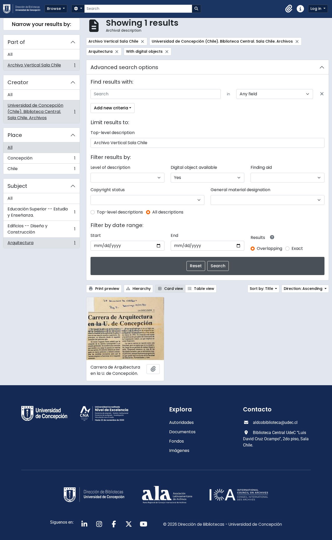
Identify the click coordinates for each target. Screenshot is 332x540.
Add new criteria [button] (111, 108)
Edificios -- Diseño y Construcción (41, 229)
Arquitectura (41, 244)
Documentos (182, 432)
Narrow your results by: (41, 24)
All (10, 54)
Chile (41, 170)
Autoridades (181, 422)
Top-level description (113, 133)
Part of (16, 42)
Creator (18, 82)
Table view (203, 288)
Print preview (106, 288)
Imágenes (179, 451)
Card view (173, 288)
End (174, 235)
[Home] (24, 8)
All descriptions (167, 212)
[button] (289, 9)
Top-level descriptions (120, 212)
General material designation (240, 190)
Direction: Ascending (303, 288)
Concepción (41, 159)
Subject (17, 186)
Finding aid (261, 167)
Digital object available (194, 167)
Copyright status (108, 190)
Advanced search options (124, 67)
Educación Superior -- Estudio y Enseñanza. (41, 212)
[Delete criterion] (321, 94)
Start (96, 235)
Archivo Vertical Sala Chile (41, 66)
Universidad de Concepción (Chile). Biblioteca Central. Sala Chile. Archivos (41, 111)
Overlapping (269, 248)
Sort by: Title (262, 288)
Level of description (110, 167)
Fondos (176, 441)
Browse (54, 8)
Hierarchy (141, 288)
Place (15, 135)
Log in (316, 8)
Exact (297, 248)
